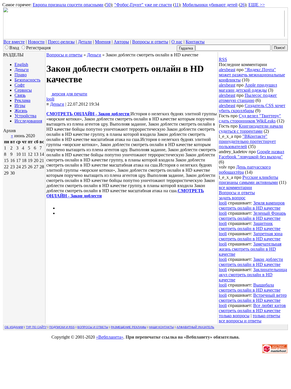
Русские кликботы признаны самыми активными (248, 180)
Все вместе (14, 41)
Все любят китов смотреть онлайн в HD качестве (252, 308)
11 (176, 4)
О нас (176, 41)
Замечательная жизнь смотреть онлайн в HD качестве (250, 249)
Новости (36, 41)
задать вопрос (232, 197)
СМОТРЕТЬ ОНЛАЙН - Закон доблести (88, 113)
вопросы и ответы (92, 327)
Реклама (22, 100)
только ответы (266, 315)
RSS (223, 59)
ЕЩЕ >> (256, 4)
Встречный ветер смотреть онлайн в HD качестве (253, 298)
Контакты (195, 41)
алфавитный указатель (195, 327)
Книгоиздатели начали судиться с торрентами (251, 129)
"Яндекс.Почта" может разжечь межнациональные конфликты (252, 74)
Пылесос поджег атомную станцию (248, 98)
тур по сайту (36, 327)
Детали (85, 41)
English (21, 64)
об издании (14, 327)
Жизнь (20, 110)
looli (50, 99)
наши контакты (161, 327)
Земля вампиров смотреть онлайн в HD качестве (252, 205)
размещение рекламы (128, 327)
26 (242, 4)
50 (108, 4)
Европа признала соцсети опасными (68, 4)
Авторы (121, 41)
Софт (19, 85)
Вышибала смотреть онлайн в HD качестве (249, 287)
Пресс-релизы (61, 41)
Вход (14, 47)
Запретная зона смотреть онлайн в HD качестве (250, 236)
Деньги (21, 69)
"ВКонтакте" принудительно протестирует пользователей (247, 141)
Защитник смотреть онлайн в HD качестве (249, 226)
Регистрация (38, 47)
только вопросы (234, 315)
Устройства (25, 115)
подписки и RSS (62, 327)
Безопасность (27, 79)
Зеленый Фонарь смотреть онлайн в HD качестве (252, 216)
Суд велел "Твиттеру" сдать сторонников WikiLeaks (250, 118)
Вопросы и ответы (150, 41)
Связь (20, 95)
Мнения (103, 41)
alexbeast (227, 69)
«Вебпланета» (109, 337)
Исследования (28, 120)
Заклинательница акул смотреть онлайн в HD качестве (253, 274)
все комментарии (235, 187)
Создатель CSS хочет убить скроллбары (252, 108)
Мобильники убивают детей (210, 4)
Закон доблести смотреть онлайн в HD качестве (251, 262)
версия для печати (69, 93)
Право (20, 74)
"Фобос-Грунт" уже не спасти (143, 4)
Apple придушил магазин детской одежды (248, 88)
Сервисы (23, 90)
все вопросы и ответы (240, 320)
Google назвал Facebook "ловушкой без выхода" (251, 154)
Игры (19, 105)
